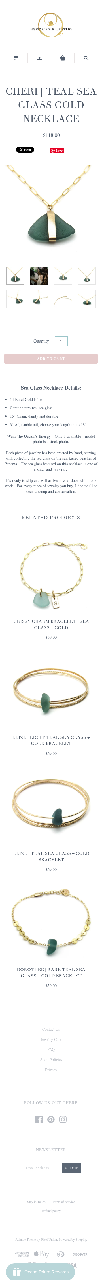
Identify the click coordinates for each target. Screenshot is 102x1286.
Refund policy (51, 1210)
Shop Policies (51, 1059)
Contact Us (51, 1029)
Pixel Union (49, 1239)
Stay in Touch (36, 1201)
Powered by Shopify (72, 1239)
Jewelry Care (51, 1039)
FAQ (51, 1049)
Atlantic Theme (25, 1239)
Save (59, 150)
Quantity (41, 341)
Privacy (51, 1069)
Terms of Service (63, 1201)
